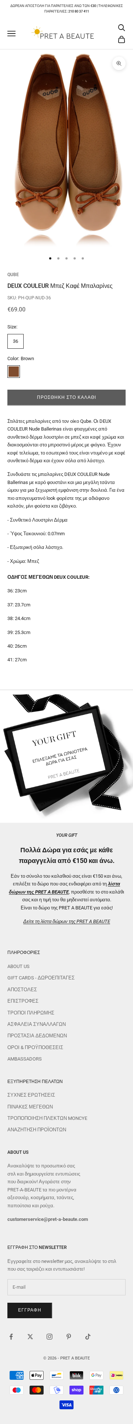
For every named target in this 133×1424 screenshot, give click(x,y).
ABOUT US (18, 966)
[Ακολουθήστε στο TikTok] (88, 1336)
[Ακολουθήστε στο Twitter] (30, 1336)
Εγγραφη (29, 1310)
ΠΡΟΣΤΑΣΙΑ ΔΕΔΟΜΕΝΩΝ (37, 1035)
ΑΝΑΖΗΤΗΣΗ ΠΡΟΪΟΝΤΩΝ (36, 1129)
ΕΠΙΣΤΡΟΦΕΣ (22, 1001)
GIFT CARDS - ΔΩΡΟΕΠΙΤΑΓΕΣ (41, 978)
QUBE (13, 274)
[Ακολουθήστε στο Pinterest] (68, 1336)
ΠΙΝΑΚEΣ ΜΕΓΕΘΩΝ (30, 1107)
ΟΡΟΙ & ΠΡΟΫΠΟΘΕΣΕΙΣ (35, 1047)
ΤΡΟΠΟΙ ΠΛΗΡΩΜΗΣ (30, 1013)
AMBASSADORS (24, 1059)
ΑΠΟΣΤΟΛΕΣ (22, 989)
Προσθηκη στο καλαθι (66, 397)
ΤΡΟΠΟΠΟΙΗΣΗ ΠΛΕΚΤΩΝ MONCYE (47, 1118)
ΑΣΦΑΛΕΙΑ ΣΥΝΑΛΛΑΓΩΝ (36, 1024)
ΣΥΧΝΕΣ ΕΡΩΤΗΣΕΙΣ (31, 1095)
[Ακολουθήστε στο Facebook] (11, 1336)
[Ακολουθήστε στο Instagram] (49, 1336)
